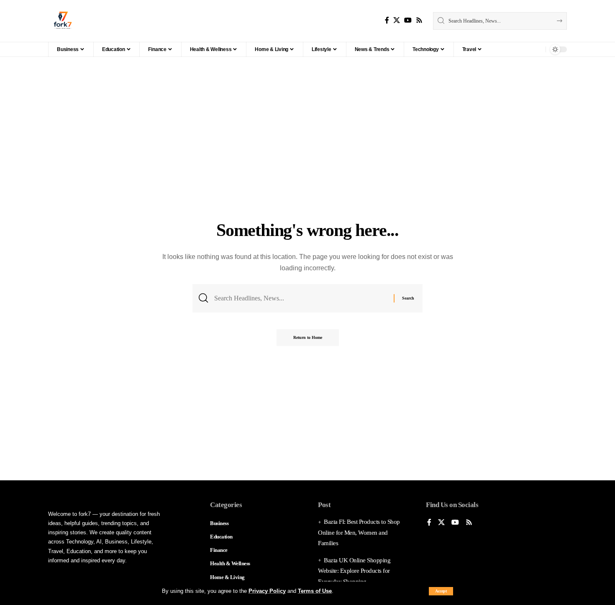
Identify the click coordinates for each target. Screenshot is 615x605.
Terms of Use (315, 591)
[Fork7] (62, 21)
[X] (396, 20)
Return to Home (307, 337)
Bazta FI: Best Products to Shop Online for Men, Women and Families (359, 532)
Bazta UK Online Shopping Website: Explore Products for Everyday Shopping (354, 571)
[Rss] (419, 20)
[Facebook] (387, 20)
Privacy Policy (267, 591)
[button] (441, 591)
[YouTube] (408, 20)
